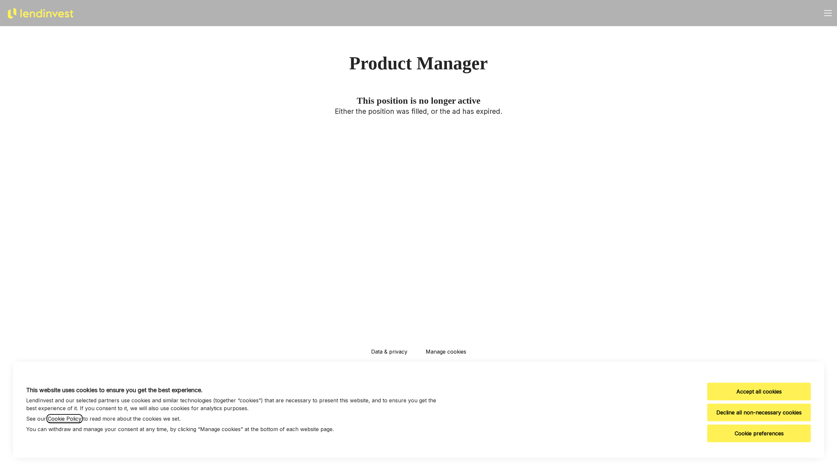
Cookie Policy (64, 418)
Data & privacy (389, 351)
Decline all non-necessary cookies (759, 412)
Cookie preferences (759, 433)
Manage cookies (446, 351)
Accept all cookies (759, 391)
